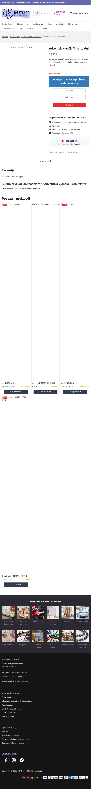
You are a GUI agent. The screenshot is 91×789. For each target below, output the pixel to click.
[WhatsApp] (22, 760)
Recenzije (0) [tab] (45, 161)
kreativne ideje (60, 13)
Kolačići (5, 731)
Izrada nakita (38, 24)
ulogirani (15, 188)
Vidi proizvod (15, 392)
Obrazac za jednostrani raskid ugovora (17, 739)
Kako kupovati (7, 705)
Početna (5, 37)
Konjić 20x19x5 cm (9, 383)
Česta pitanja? (7, 697)
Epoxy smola (82, 621)
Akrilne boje (38, 621)
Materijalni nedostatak (10, 735)
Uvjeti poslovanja (8, 713)
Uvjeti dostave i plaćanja (11, 709)
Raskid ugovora (8, 717)
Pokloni (44, 29)
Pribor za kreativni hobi (28, 29)
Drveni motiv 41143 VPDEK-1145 (14, 576)
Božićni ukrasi (7, 24)
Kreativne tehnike (8, 29)
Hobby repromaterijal (55, 24)
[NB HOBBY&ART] (16, 13)
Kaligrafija (23, 645)
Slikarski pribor (22, 24)
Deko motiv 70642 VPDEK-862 (43, 383)
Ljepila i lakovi (73, 24)
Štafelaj (67, 621)
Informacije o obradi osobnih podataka (17, 701)
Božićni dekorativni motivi (31, 37)
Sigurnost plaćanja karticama (13, 743)
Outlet (46, 13)
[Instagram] (14, 760)
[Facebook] (6, 760)
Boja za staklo (8, 645)
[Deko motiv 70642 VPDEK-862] (45, 291)
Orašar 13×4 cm (67, 383)
